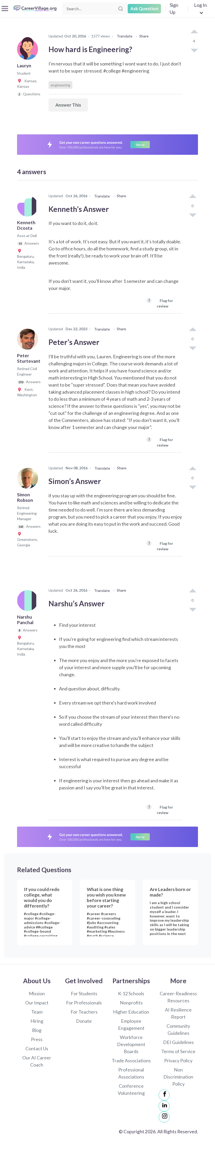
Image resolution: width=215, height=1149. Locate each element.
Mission (37, 993)
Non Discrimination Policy (178, 1077)
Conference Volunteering (131, 1089)
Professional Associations (131, 1073)
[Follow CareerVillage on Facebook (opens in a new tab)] (164, 1095)
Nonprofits (131, 1002)
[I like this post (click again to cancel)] (194, 32)
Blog (36, 1030)
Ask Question (144, 8)
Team (36, 1012)
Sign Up (174, 8)
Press (36, 1039)
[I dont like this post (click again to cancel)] (194, 50)
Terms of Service (178, 1051)
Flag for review (160, 303)
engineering (60, 85)
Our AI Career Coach (36, 1061)
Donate (84, 1021)
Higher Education (131, 1012)
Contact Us (36, 1048)
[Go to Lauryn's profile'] (29, 51)
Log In (200, 5)
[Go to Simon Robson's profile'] (29, 480)
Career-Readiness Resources (178, 997)
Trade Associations (131, 1060)
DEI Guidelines (178, 1042)
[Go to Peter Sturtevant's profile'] (29, 341)
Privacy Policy (178, 1060)
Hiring (36, 1021)
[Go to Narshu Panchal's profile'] (29, 602)
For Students (84, 993)
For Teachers (84, 1012)
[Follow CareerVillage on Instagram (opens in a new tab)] (164, 1117)
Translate (124, 36)
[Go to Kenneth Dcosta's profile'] (29, 208)
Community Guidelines (178, 1029)
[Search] (120, 9)
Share (144, 36)
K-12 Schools (131, 993)
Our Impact (37, 1002)
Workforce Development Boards (131, 1044)
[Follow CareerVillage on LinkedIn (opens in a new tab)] (164, 1106)
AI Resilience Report (178, 1013)
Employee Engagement (131, 1024)
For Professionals (84, 1002)
